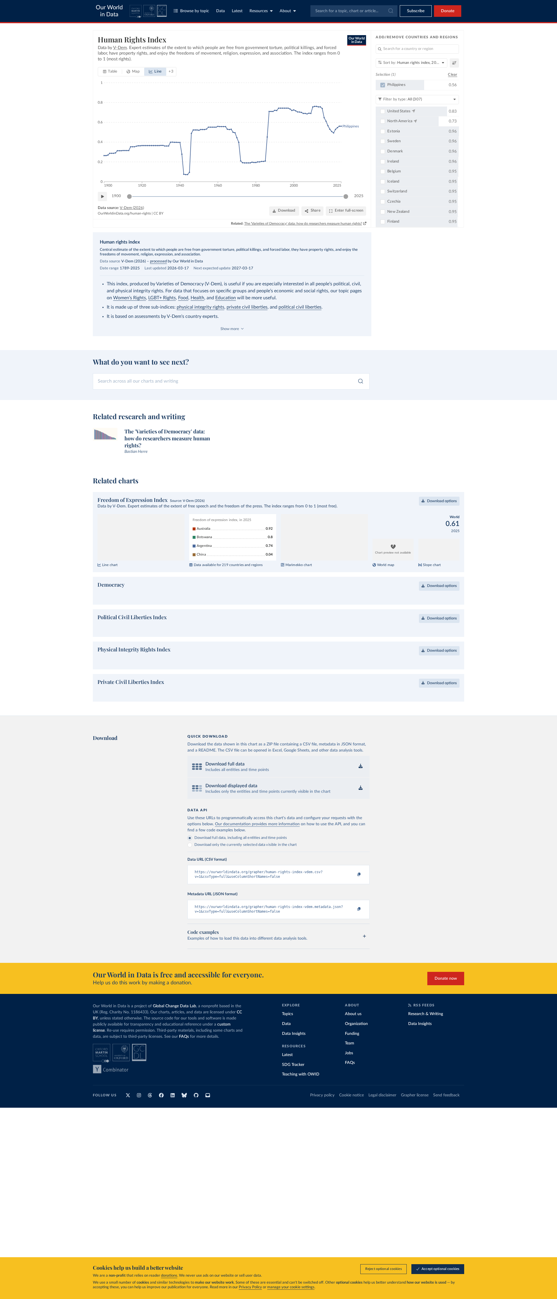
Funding (352, 1052)
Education (225, 298)
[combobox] (353, 11)
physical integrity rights (200, 307)
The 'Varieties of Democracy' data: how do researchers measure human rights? (303, 223)
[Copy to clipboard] (353, 893)
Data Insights (293, 1052)
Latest (237, 11)
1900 (116, 196)
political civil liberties (299, 307)
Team (349, 1062)
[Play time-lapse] (102, 196)
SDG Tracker (293, 1083)
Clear (452, 75)
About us (353, 1032)
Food (183, 298)
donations (169, 1276)
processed (158, 261)
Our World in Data (109, 11)
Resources (258, 11)
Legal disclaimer (382, 1114)
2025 (359, 196)
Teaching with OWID (300, 1093)
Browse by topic (194, 11)
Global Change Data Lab (174, 1025)
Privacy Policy (250, 1287)
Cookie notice (351, 1114)
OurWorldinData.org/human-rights (124, 213)
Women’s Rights (129, 298)
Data (220, 11)
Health (197, 298)
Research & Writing (425, 1032)
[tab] (110, 72)
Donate (447, 11)
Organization (356, 1042)
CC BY (158, 213)
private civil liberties (247, 307)
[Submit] (390, 11)
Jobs (349, 1072)
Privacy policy (322, 1114)
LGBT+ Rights (162, 298)
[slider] (129, 196)
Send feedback (446, 1114)
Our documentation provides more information (257, 843)
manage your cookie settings (290, 1287)
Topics (287, 1032)
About (285, 11)
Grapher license (414, 1114)
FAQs (184, 1055)
